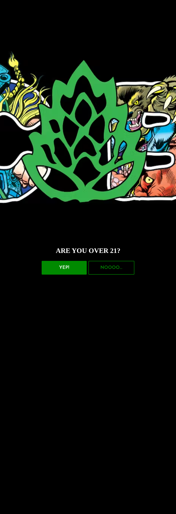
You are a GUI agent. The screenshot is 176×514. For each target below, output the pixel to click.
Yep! (64, 268)
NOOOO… (111, 268)
